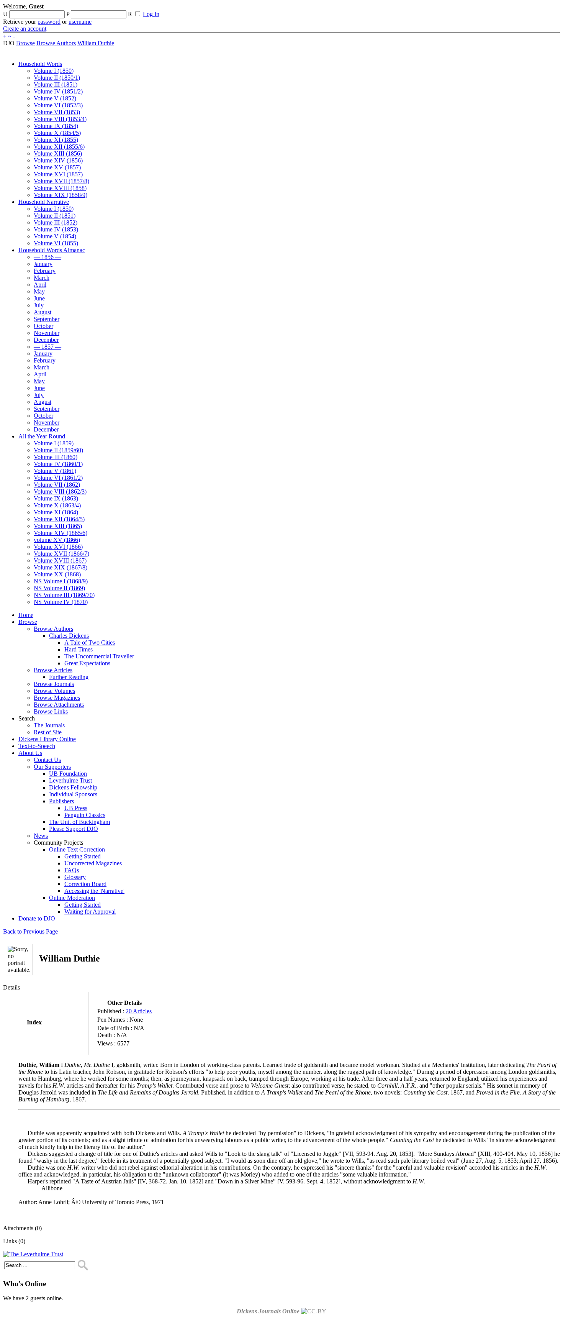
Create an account (24, 28)
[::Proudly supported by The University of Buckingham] (520, 9)
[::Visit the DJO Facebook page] (238, 8)
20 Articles (139, 1011)
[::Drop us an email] (265, 8)
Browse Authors (56, 43)
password (49, 21)
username (80, 21)
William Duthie (95, 43)
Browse (25, 43)
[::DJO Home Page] (28, 15)
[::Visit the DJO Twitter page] (251, 8)
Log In (151, 14)
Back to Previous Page (30, 931)
